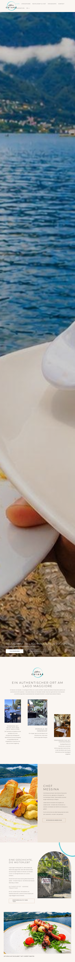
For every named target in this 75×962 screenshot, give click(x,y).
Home (18, 4)
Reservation (20, 8)
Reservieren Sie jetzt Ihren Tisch (20, 900)
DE (27, 8)
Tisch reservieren (15, 651)
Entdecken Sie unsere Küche (54, 820)
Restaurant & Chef (39, 4)
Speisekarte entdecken (35, 651)
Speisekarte (52, 4)
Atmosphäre (26, 4)
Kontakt (61, 4)
